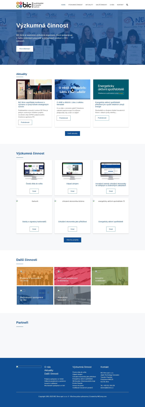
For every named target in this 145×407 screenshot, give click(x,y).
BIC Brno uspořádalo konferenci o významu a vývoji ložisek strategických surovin (33, 104)
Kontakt (120, 5)
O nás (112, 5)
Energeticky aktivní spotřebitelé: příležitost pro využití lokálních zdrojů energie (109, 104)
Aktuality (89, 5)
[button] (127, 4)
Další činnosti (101, 5)
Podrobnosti (25, 122)
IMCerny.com (102, 396)
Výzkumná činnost (75, 5)
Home (63, 5)
